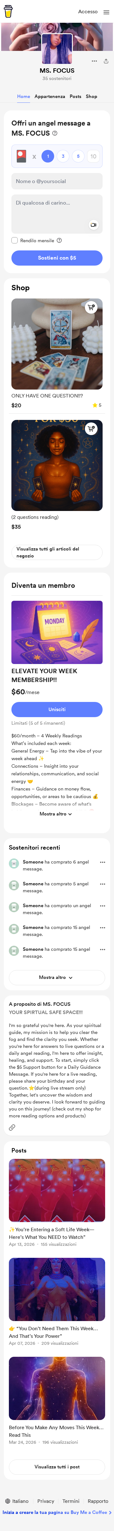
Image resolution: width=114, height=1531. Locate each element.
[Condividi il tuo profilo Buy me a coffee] (106, 61)
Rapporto (98, 1501)
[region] (57, 191)
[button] (106, 12)
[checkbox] (32, 240)
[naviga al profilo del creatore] (57, 49)
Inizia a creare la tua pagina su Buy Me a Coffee (55, 1512)
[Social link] (12, 1127)
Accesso (88, 12)
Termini (70, 1501)
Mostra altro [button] (53, 814)
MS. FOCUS (57, 70)
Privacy (45, 1501)
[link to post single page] (57, 1204)
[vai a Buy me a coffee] (8, 11)
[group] (57, 352)
